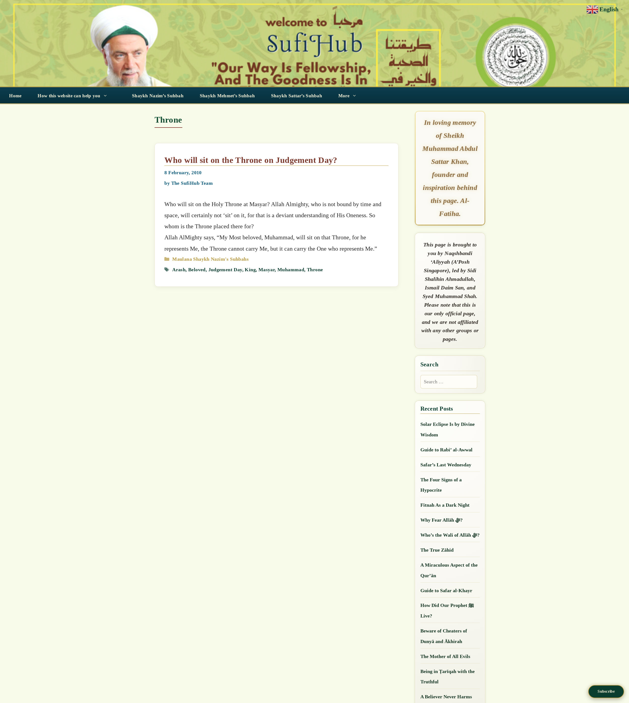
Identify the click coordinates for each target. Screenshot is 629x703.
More (343, 95)
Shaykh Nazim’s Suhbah (158, 95)
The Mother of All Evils (445, 656)
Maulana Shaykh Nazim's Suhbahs (210, 259)
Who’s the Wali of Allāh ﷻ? (450, 535)
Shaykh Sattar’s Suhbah (296, 95)
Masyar (266, 269)
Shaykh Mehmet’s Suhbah (227, 95)
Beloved (197, 269)
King (250, 269)
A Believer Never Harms (446, 696)
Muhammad (290, 269)
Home (15, 95)
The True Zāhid (437, 550)
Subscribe (606, 691)
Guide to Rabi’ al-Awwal (446, 449)
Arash (179, 269)
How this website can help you (69, 95)
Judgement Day (225, 269)
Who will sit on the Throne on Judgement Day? (250, 160)
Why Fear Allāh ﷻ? (441, 520)
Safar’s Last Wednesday (445, 464)
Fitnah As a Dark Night (445, 505)
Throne (315, 269)
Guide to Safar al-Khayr (446, 590)
